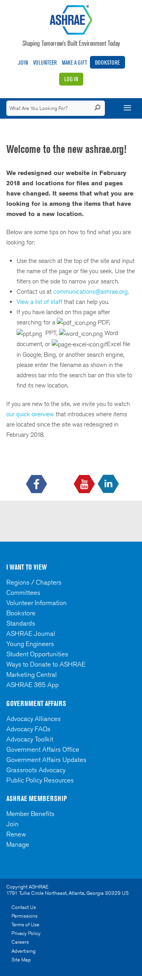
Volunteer (45, 62)
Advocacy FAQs (28, 729)
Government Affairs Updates (46, 760)
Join (23, 62)
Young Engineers (30, 644)
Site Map (21, 959)
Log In (71, 79)
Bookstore (107, 62)
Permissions (24, 916)
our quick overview (30, 414)
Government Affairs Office (42, 749)
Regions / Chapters (34, 582)
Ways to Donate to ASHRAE (46, 664)
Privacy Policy (26, 933)
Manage (17, 844)
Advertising (23, 951)
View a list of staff (40, 301)
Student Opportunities (37, 654)
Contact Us (23, 907)
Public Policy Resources (40, 780)
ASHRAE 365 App (32, 685)
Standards (20, 623)
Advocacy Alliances (33, 719)
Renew (16, 834)
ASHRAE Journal (30, 633)
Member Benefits (30, 814)
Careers (20, 942)
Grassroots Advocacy (35, 770)
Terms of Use (25, 924)
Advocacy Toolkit (29, 739)
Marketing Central (31, 674)
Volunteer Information (36, 603)
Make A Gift (74, 62)
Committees (23, 592)
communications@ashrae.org (90, 291)
